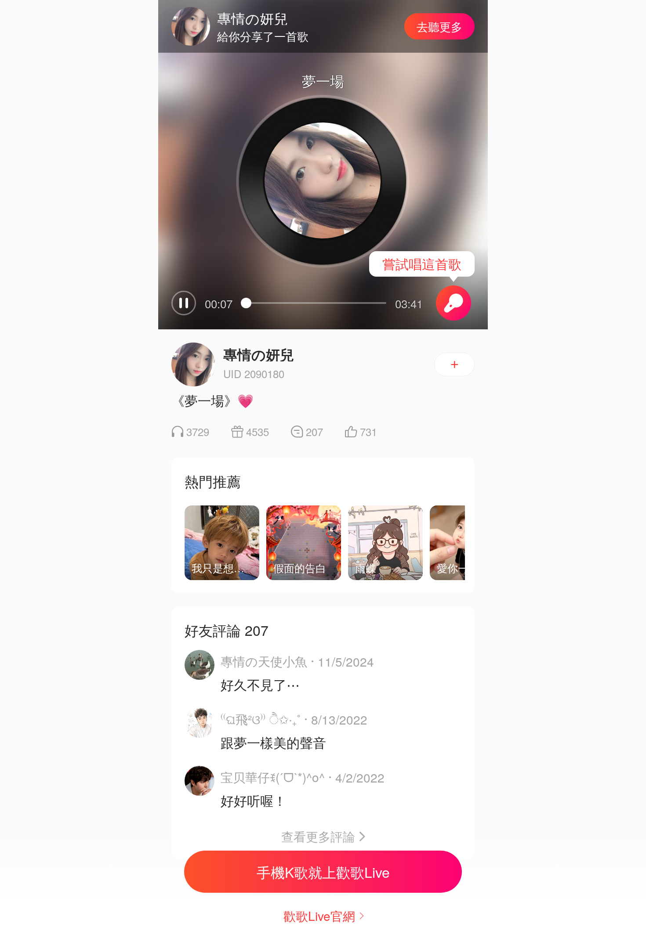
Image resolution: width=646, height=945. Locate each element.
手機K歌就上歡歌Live (323, 872)
